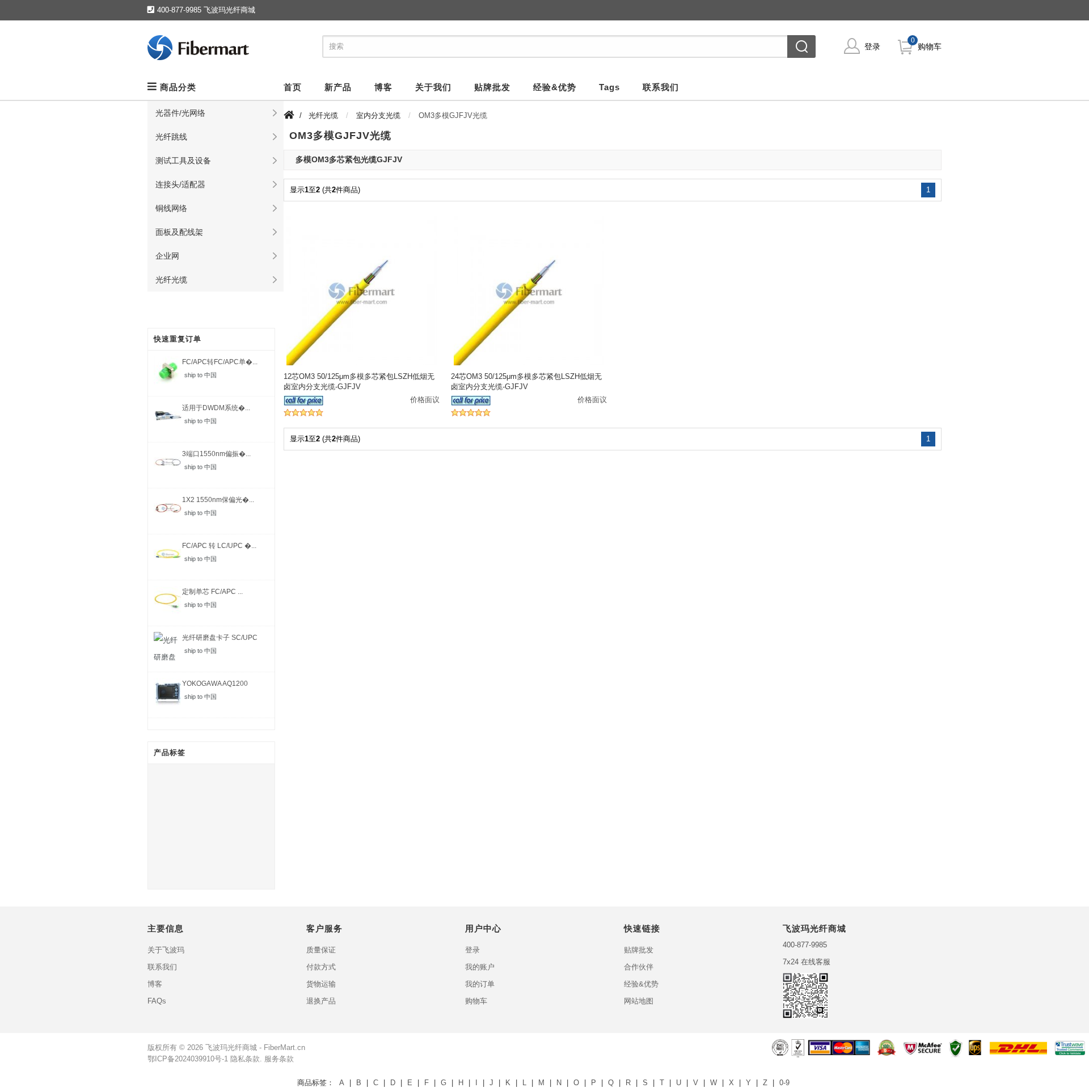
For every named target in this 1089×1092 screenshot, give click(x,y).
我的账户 (480, 967)
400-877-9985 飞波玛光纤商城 (206, 10)
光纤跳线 (171, 136)
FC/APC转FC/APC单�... (220, 362)
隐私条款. (246, 1059)
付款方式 (321, 967)
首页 (293, 87)
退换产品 (321, 1001)
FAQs (156, 1001)
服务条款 (279, 1059)
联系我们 (162, 967)
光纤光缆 (171, 279)
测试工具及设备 (183, 160)
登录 (872, 46)
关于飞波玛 (165, 950)
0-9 (784, 1082)
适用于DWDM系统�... (216, 408)
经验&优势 (641, 984)
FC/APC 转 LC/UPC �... (219, 546)
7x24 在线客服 (806, 962)
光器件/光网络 (180, 112)
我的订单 (480, 984)
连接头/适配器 (180, 184)
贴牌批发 (638, 950)
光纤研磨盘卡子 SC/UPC (220, 638)
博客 (154, 984)
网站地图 (638, 1001)
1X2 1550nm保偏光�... (218, 500)
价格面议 (425, 399)
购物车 (930, 46)
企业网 (167, 255)
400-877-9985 (805, 945)
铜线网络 (171, 208)
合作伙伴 (638, 967)
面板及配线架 (179, 232)
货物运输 (321, 984)
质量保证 (321, 950)
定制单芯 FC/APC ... (212, 592)
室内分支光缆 (378, 115)
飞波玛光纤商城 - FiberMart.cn (255, 1047)
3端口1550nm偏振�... (216, 454)
